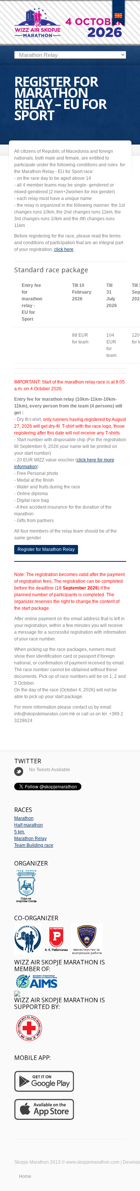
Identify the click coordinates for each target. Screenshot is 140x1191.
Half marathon (28, 825)
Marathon (24, 818)
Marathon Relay (30, 838)
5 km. (19, 831)
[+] (118, 13)
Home (25, 1176)
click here (64, 249)
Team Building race (33, 845)
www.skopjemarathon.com (92, 1162)
